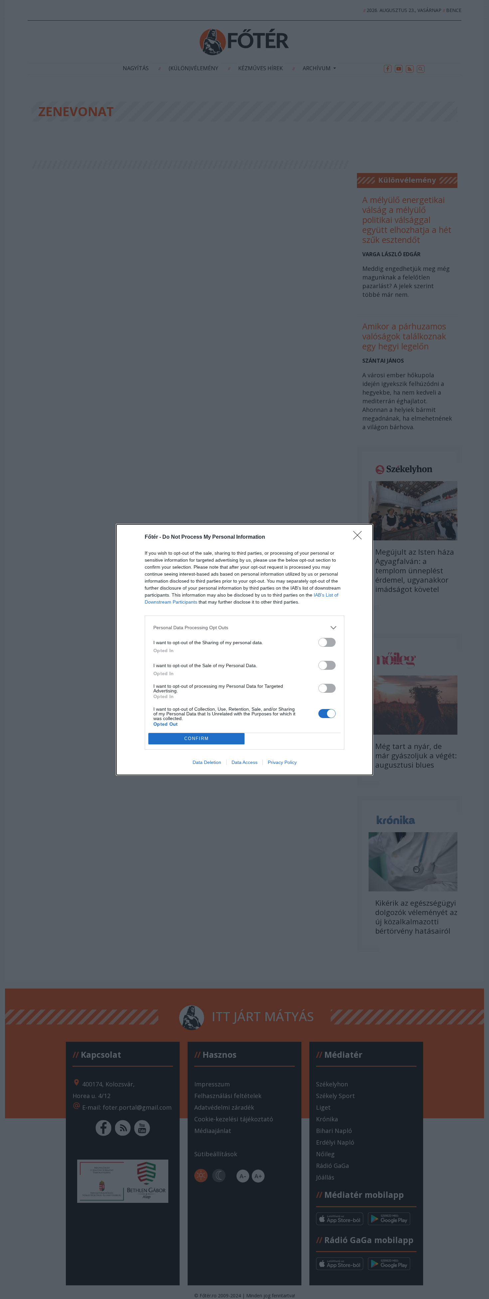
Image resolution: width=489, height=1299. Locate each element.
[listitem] (244, 627)
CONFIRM (196, 738)
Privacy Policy (282, 762)
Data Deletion (207, 762)
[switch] (327, 642)
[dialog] (244, 649)
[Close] (359, 537)
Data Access (244, 762)
